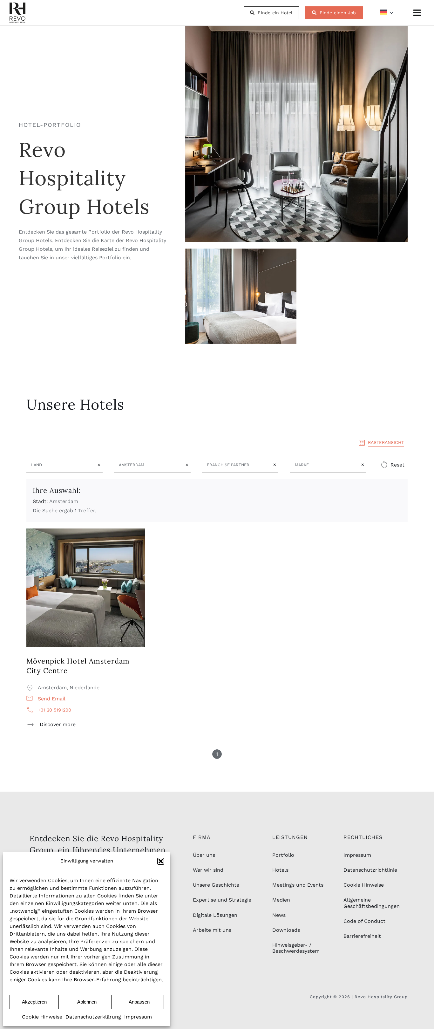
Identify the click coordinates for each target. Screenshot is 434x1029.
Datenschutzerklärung (93, 1017)
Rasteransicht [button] (386, 442)
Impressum (138, 1017)
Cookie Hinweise (42, 1017)
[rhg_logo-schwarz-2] (17, 5)
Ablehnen (87, 1002)
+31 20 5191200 (54, 709)
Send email (51, 699)
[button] (161, 861)
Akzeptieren (34, 1002)
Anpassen (139, 1002)
